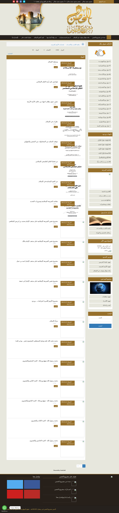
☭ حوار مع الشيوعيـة (104, 108)
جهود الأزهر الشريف (105, 266)
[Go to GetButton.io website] (4, 511)
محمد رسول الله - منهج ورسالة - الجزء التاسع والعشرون (40, 401)
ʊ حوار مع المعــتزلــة (104, 87)
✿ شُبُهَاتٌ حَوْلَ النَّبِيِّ (105, 149)
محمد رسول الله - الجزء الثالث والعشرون (44, 421)
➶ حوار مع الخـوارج (105, 121)
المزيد (55, 67)
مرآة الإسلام (54, 321)
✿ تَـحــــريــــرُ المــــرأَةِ (104, 161)
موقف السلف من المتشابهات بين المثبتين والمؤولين (41, 141)
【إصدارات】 (15, 37)
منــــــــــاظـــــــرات (105, 196)
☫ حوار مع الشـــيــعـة (104, 70)
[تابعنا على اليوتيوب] (14, 1)
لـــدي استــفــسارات (65, 37)
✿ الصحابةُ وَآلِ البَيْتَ (104, 153)
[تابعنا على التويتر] (24, 1)
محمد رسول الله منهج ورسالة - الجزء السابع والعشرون (40, 361)
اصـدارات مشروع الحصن (62, 489)
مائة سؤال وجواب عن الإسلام (81, 37)
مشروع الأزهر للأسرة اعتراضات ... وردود (45, 301)
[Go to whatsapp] (4, 507)
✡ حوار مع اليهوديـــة (105, 61)
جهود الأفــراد (107, 301)
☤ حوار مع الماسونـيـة (104, 78)
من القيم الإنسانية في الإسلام (48, 181)
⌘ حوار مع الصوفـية (105, 91)
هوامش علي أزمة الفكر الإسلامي (47, 82)
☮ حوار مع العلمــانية (105, 96)
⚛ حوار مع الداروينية (105, 113)
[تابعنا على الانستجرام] (17, 1)
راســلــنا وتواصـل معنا (63, 497)
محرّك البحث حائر (26, 37)
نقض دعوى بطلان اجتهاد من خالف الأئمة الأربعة (42, 102)
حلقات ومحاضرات (105, 204)
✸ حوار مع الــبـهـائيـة (104, 117)
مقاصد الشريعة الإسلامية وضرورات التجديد (44, 201)
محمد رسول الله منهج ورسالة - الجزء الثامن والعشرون (40, 381)
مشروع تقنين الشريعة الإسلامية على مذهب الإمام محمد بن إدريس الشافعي (33, 221)
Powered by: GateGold (59, 470)
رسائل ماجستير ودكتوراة (103, 233)
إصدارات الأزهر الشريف (57, 44)
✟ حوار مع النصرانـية (105, 65)
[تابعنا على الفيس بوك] (21, 1)
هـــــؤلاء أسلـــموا (52, 37)
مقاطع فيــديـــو (106, 200)
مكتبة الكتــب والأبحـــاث (103, 228)
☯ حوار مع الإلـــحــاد (105, 74)
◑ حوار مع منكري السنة (104, 126)
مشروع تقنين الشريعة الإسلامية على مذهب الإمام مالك (40, 241)
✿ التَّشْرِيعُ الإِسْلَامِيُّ (105, 157)
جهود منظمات (106, 296)
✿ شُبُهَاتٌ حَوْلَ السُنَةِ (104, 144)
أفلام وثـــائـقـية (106, 191)
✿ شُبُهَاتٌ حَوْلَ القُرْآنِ (104, 140)
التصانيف (10, 53)
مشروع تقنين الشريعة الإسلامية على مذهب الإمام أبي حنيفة (38, 281)
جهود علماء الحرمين (105, 262)
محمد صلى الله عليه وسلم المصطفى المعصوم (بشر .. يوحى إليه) (37, 341)
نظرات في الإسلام (52, 122)
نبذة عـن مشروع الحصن (98, 37)
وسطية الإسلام (53, 62)
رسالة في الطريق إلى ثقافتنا (52, 1)
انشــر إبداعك (107, 305)
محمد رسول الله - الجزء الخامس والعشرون (44, 441)
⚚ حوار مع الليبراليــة (104, 100)
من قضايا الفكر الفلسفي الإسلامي (47, 161)
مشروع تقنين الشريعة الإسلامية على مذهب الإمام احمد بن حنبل (37, 261)
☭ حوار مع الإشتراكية (104, 104)
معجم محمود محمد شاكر (82, 1)
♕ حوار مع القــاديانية (104, 83)
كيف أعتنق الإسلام (39, 37)
